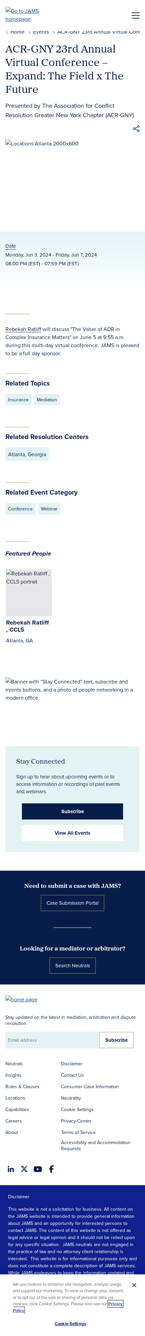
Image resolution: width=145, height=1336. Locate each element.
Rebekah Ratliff (23, 329)
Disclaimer (72, 1064)
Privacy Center (76, 1121)
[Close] (134, 1285)
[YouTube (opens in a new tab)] (38, 1169)
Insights (13, 1075)
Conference (20, 508)
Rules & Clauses (22, 1086)
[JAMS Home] (31, 15)
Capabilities (17, 1109)
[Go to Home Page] (24, 998)
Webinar (49, 508)
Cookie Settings (77, 1109)
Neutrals (14, 1064)
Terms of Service (78, 1132)
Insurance (18, 399)
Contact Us (72, 1075)
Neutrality (71, 1098)
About (11, 1132)
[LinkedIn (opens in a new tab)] (11, 1169)
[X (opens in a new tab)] (24, 1169)
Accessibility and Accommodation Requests (95, 1145)
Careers (13, 1121)
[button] (136, 129)
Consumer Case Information (90, 1086)
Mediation (47, 399)
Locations (15, 1098)
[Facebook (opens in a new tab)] (51, 1169)
